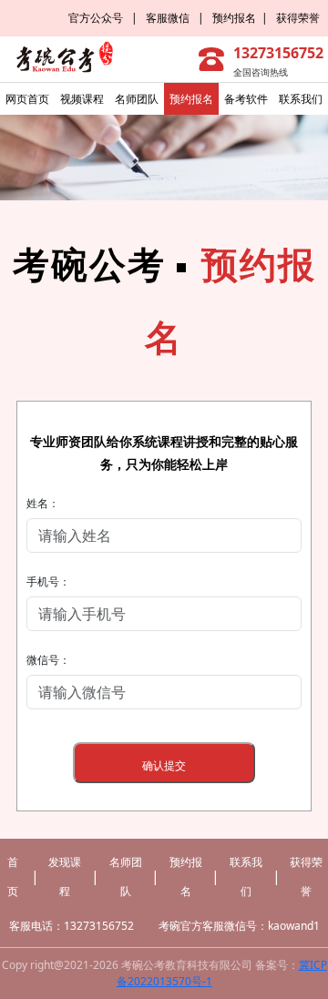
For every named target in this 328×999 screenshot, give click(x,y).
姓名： (42, 503)
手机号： (48, 581)
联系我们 (301, 99)
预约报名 (234, 17)
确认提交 (164, 765)
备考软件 (246, 99)
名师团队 (137, 99)
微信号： (48, 660)
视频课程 (82, 99)
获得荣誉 (302, 17)
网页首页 (27, 99)
